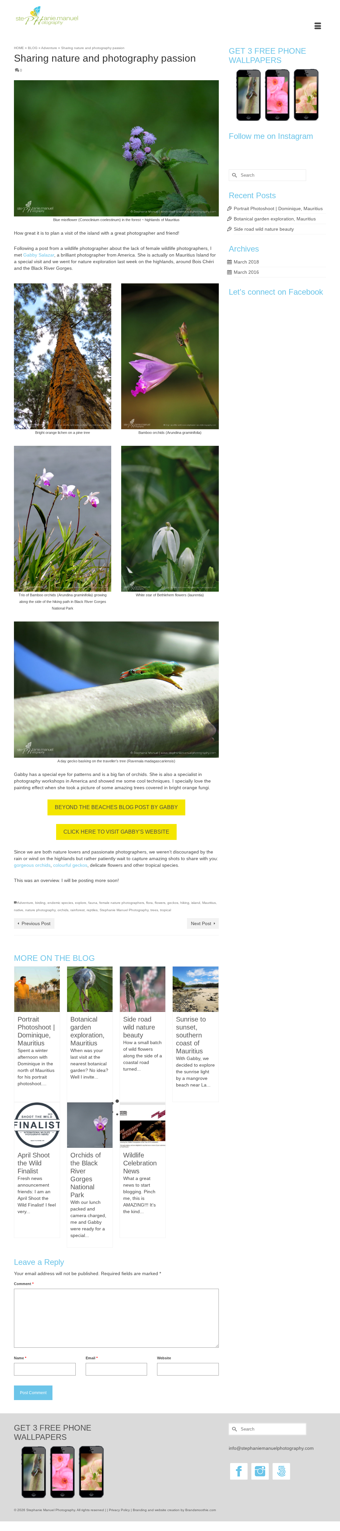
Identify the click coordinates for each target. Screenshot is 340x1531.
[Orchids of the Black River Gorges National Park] (90, 1124)
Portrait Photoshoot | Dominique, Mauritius (278, 208)
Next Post (201, 923)
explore (80, 903)
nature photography (40, 910)
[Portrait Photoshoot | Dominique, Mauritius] (37, 988)
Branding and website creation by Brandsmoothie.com (174, 1510)
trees (154, 910)
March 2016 (246, 272)
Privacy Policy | (121, 1510)
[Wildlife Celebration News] (142, 1124)
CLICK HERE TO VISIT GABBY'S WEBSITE (116, 832)
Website (164, 1358)
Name (20, 1358)
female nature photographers (121, 903)
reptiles (92, 910)
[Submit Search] (234, 175)
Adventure (25, 903)
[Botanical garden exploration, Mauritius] (90, 988)
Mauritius (209, 903)
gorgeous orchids (32, 865)
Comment (24, 1284)
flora (149, 903)
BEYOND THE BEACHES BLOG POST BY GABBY (116, 807)
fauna (92, 903)
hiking (184, 903)
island (195, 903)
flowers (160, 903)
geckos (172, 903)
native (18, 910)
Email (92, 1358)
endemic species (60, 903)
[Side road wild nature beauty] (142, 988)
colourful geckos (70, 865)
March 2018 (246, 262)
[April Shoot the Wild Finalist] (37, 1124)
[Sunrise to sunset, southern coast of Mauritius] (195, 988)
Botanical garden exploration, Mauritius (275, 218)
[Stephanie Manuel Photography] (62, 16)
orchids (62, 910)
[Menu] (317, 26)
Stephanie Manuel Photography (124, 910)
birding (40, 903)
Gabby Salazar (38, 255)
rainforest (77, 910)
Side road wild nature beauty (264, 229)
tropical (165, 910)
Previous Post (36, 923)
